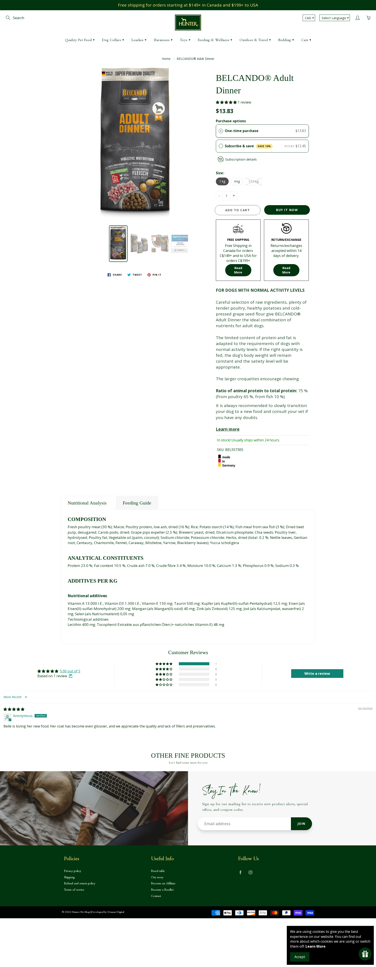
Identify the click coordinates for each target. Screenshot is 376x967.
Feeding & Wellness (214, 40)
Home (166, 59)
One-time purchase (241, 130)
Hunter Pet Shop (81, 912)
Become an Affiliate (163, 883)
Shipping (69, 877)
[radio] (221, 131)
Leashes (138, 40)
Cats (305, 40)
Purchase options (231, 121)
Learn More (316, 946)
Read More (238, 270)
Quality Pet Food (79, 40)
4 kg (237, 181)
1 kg (222, 181)
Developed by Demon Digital (107, 912)
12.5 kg (253, 181)
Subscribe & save (248, 146)
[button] (154, 274)
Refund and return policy (79, 883)
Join (301, 823)
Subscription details (241, 159)
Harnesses (162, 40)
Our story (157, 877)
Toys (184, 40)
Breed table (158, 871)
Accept (299, 956)
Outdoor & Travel (254, 40)
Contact (156, 896)
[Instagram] (250, 872)
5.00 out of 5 (70, 671)
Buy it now (287, 210)
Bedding (285, 40)
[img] (13, 709)
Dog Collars (112, 40)
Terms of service (74, 890)
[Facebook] (240, 872)
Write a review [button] (317, 673)
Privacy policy (72, 871)
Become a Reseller (162, 890)
